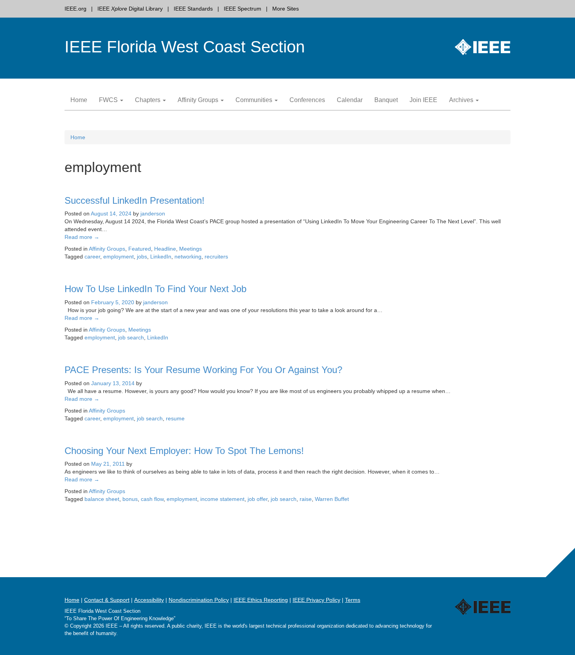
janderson (152, 213)
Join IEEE (423, 100)
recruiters (216, 256)
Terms (352, 600)
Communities (254, 100)
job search (131, 337)
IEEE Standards (193, 8)
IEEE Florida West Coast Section (185, 47)
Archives (462, 100)
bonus (130, 499)
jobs (142, 256)
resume (175, 418)
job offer (258, 499)
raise (306, 499)
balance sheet (101, 499)
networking (187, 256)
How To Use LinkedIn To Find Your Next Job (155, 289)
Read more (82, 237)
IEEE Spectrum (242, 8)
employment (118, 256)
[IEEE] (447, 599)
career (92, 256)
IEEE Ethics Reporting (261, 600)
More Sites (285, 8)
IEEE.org (75, 8)
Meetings (190, 249)
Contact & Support (106, 600)
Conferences (307, 100)
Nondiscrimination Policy (199, 600)
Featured (139, 249)
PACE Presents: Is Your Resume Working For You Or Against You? (203, 369)
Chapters (148, 100)
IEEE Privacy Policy (316, 600)
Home (78, 100)
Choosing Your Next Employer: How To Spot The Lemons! (184, 450)
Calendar (350, 100)
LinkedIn (160, 256)
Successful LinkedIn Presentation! (135, 200)
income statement (222, 499)
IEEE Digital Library (130, 8)
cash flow (152, 499)
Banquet (386, 100)
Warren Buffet (332, 499)
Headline (165, 249)
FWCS (109, 100)
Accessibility (149, 600)
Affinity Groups (199, 100)
